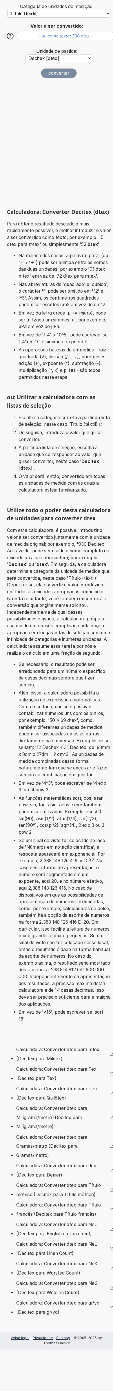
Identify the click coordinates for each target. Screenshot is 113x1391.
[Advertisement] (56, 143)
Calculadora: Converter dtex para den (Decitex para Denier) (56, 1170)
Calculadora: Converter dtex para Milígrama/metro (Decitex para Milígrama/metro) (51, 1117)
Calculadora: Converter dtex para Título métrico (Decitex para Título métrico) (58, 1190)
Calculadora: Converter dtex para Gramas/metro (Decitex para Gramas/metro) (51, 1146)
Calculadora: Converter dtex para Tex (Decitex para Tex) (56, 1073)
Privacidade (43, 1338)
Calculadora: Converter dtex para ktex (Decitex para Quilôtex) (57, 1093)
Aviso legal (20, 1338)
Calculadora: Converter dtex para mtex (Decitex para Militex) (57, 1054)
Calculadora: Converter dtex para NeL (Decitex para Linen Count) (56, 1248)
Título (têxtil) (84, 424)
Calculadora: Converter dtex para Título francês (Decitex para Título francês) (58, 1209)
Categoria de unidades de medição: (57, 6)
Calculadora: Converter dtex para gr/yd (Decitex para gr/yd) (57, 1307)
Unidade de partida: (56, 51)
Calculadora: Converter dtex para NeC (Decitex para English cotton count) (57, 1229)
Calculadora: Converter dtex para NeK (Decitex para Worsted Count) (57, 1268)
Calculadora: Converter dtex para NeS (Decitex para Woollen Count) (57, 1288)
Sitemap (63, 1338)
